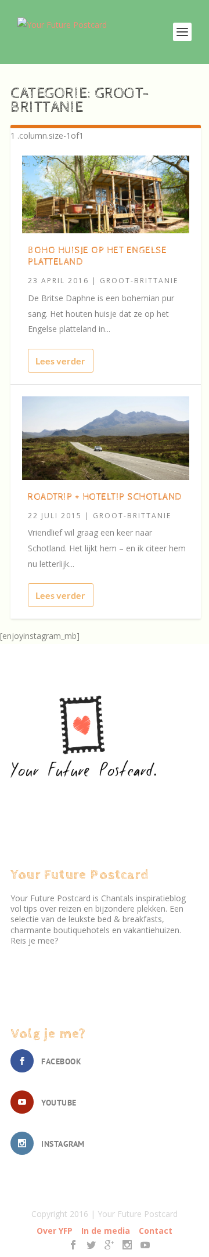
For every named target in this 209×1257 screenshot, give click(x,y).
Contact (155, 1230)
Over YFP (55, 1230)
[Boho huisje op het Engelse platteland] (105, 194)
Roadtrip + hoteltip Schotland (105, 497)
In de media (105, 1230)
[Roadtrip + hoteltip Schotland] (105, 438)
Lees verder (60, 360)
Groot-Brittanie (139, 281)
